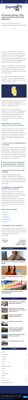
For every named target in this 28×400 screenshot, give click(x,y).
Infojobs (6, 217)
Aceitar (25, 396)
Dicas (9, 12)
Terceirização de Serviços (14, 382)
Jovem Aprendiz (14, 373)
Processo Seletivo (14, 380)
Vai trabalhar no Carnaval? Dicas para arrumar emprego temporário (12, 292)
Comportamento (14, 354)
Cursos (14, 361)
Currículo (14, 359)
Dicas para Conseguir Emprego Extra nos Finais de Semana (13, 277)
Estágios (14, 368)
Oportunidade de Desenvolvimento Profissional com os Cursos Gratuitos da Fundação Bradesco (17, 310)
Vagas (6, 221)
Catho (6, 214)
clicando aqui (20, 166)
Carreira (14, 352)
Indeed (6, 212)
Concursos (14, 356)
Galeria (14, 370)
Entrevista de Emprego (14, 366)
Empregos (7, 219)
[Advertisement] (14, 38)
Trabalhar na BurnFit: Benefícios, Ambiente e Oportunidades (16, 315)
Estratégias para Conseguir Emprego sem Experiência (12, 124)
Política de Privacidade (8, 398)
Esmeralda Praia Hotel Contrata (15, 321)
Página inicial (4, 12)
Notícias (14, 378)
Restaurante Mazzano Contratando (16, 341)
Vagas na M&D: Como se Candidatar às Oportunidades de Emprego (17, 302)
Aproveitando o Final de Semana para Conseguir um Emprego (13, 262)
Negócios (14, 375)
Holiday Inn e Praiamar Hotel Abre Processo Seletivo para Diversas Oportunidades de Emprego (16, 329)
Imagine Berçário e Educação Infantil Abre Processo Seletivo (17, 335)
